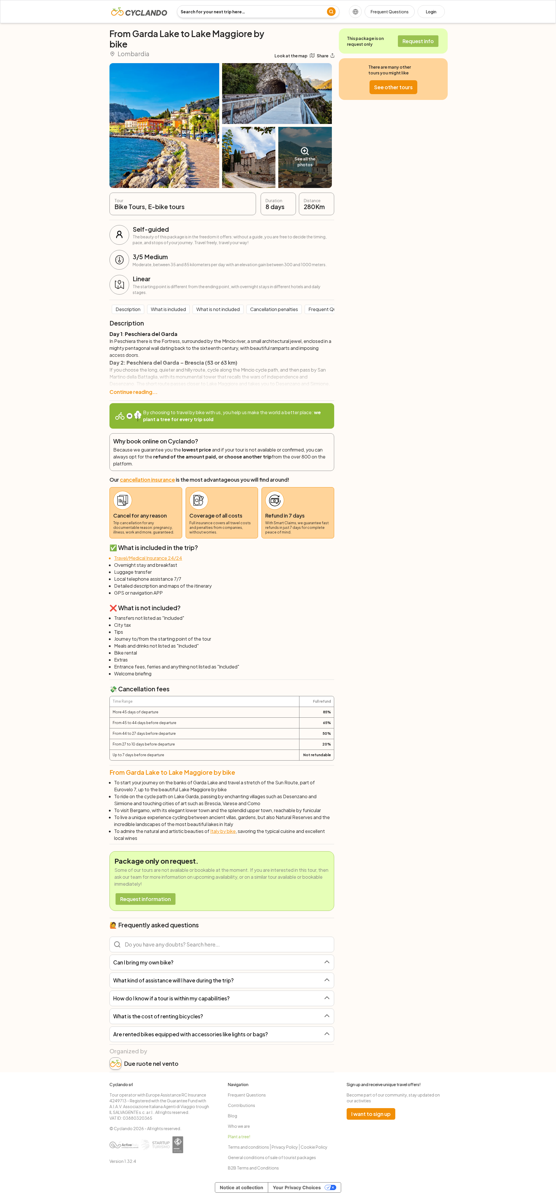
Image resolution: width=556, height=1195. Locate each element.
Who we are (239, 1126)
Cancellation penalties (274, 309)
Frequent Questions (390, 11)
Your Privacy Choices (297, 1187)
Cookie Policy (314, 1147)
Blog (232, 1115)
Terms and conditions (248, 1147)
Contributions (241, 1105)
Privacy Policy (285, 1147)
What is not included (218, 309)
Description (128, 309)
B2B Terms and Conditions (253, 1167)
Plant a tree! (239, 1136)
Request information (145, 899)
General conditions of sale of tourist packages (272, 1157)
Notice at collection (241, 1187)
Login (431, 11)
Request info (418, 41)
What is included (168, 309)
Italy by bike (223, 831)
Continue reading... (133, 391)
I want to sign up (371, 1113)
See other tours (393, 87)
